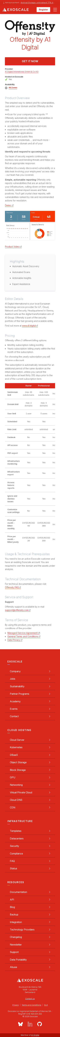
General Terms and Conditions (22, 636)
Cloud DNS (16, 799)
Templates (15, 830)
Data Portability (18, 959)
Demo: (8, 205)
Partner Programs (19, 693)
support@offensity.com (16, 610)
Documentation (18, 892)
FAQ (12, 861)
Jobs (12, 678)
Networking (16, 784)
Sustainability (17, 686)
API (12, 899)
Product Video (12, 246)
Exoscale (19, 9)
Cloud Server (17, 739)
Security (14, 845)
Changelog (16, 937)
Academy (15, 701)
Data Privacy (13, 640)
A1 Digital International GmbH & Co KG (21, 71)
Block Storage (18, 769)
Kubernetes (16, 747)
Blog (12, 907)
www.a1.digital (29, 325)
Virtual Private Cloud (21, 792)
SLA (46, 1005)
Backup (14, 914)
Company (15, 671)
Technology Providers (22, 929)
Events (14, 708)
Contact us (30, 998)
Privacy (15, 1005)
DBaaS (14, 754)
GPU (12, 777)
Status (13, 868)
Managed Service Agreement (22, 633)
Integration (16, 922)
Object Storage (18, 762)
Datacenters (17, 838)
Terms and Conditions (31, 1005)
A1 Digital (35, 1035)
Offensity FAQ (12, 587)
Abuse (13, 967)
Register (43, 9)
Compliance (16, 853)
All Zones (13, 87)
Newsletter (16, 944)
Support (14, 952)
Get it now (30, 61)
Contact (14, 716)
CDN (12, 807)
